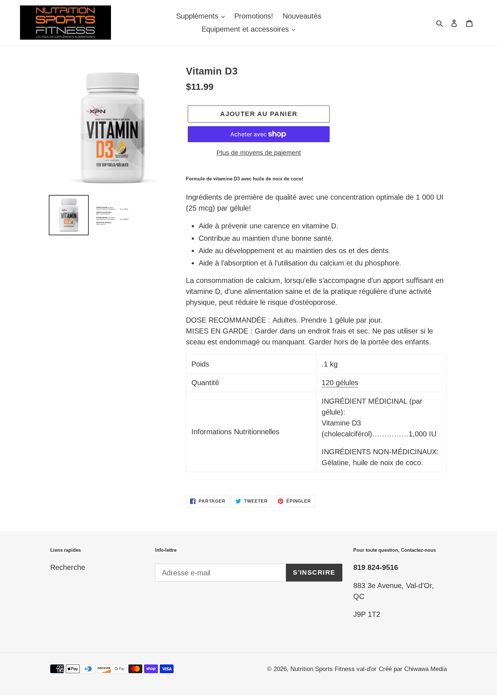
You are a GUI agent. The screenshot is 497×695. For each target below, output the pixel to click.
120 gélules (340, 383)
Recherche (67, 567)
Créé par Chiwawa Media (413, 669)
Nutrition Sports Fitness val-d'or (333, 669)
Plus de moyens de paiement (258, 152)
